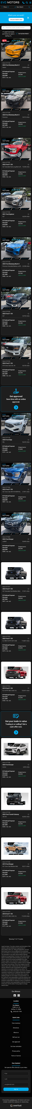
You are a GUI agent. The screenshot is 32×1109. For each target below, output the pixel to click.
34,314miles (26, 117)
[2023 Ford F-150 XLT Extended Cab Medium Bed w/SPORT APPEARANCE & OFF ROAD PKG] (16, 573)
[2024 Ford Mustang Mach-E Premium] (16, 99)
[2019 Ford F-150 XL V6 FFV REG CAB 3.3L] (16, 673)
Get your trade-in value (16, 19)
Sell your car (16, 1037)
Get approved (16, 1042)
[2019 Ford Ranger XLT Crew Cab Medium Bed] (16, 848)
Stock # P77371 (6, 586)
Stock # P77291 (6, 162)
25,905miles (26, 67)
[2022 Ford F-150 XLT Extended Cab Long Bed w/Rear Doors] (16, 149)
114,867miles (26, 641)
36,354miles (26, 216)
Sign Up (16, 1089)
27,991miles (26, 492)
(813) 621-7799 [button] (17, 1011)
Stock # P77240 (6, 112)
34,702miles (26, 316)
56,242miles (26, 442)
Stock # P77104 (6, 812)
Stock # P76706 (6, 311)
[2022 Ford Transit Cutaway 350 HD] (16, 799)
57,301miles (26, 591)
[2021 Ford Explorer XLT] (16, 199)
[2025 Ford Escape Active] (16, 749)
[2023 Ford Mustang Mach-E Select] (16, 49)
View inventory (16, 1023)
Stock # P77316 (6, 686)
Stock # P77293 (6, 862)
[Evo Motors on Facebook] (14, 995)
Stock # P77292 (6, 212)
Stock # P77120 (6, 437)
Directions (16, 1028)
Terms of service (16, 1056)
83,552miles (26, 816)
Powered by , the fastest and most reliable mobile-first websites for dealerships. (16, 1101)
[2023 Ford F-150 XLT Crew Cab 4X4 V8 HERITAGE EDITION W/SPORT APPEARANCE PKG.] (16, 474)
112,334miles (26, 916)
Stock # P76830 (6, 537)
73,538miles (26, 167)
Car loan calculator (16, 1046)
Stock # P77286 (6, 762)
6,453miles (26, 767)
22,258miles (26, 266)
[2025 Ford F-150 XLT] (16, 298)
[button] (23, 2)
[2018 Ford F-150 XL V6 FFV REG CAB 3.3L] (16, 898)
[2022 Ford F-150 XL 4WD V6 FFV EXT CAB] (16, 623)
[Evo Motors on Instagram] (18, 995)
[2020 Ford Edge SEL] (16, 424)
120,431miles (26, 690)
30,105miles (26, 365)
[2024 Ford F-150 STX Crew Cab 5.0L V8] (16, 348)
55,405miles (26, 541)
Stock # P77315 (6, 911)
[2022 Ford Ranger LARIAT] (16, 524)
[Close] (28, 17)
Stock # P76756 (6, 361)
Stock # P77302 (6, 487)
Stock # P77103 (6, 261)
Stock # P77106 (6, 63)
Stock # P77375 (6, 636)
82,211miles (26, 866)
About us (16, 1032)
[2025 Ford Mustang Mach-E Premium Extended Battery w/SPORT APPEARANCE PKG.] (16, 248)
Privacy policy (16, 1051)
